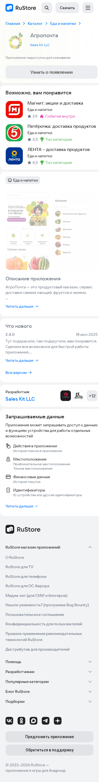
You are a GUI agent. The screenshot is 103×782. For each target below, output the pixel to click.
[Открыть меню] (87, 7)
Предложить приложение (49, 737)
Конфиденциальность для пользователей (43, 623)
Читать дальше (19, 306)
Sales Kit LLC (40, 45)
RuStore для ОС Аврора (27, 585)
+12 (92, 395)
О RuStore (14, 557)
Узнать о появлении (51, 72)
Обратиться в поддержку (50, 750)
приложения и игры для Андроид (35, 770)
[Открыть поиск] (46, 7)
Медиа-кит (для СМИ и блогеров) (36, 595)
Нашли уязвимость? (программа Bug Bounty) (47, 604)
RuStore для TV (19, 566)
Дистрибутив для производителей (37, 649)
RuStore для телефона (25, 576)
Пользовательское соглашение (34, 614)
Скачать (67, 7)
